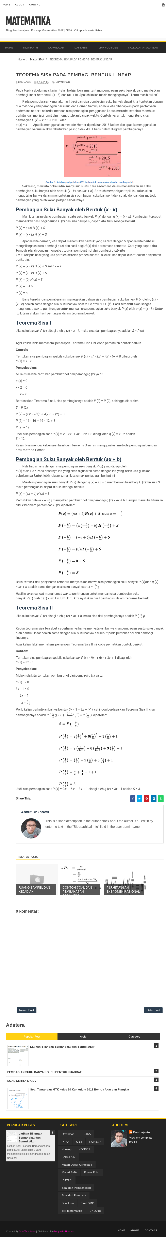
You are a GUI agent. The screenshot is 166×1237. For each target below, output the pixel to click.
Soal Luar (68, 1203)
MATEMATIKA (28, 21)
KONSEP (84, 1149)
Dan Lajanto (141, 1132)
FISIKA (86, 1134)
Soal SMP (87, 1203)
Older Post (153, 1010)
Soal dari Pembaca (74, 1195)
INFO (65, 1141)
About (19, 4)
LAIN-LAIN (68, 1157)
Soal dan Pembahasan (76, 1187)
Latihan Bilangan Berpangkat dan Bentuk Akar (30, 1137)
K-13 (79, 1141)
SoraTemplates (27, 1231)
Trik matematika (72, 1210)
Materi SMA (63, 82)
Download (68, 1134)
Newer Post (26, 1010)
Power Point (91, 1172)
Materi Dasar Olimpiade (77, 1164)
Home (6, 4)
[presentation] (50, 500)
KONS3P (95, 1141)
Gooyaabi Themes (63, 1231)
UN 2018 (95, 1210)
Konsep (66, 1149)
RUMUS (67, 1180)
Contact (35, 4)
